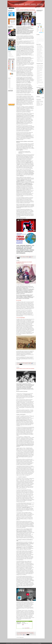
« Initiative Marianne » (21, 180)
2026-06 (9, 81)
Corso (37, 69)
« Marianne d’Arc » (28, 162)
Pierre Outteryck (21, 284)
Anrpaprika (9, 53)
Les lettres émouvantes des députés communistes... (40, 68)
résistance (38, 105)
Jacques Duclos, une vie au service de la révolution (25, 368)
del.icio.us (24, 363)
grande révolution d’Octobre (21, 420)
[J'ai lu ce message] (51, 643)
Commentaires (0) (30, 362)
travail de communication (29, 173)
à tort (21, 165)
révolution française (40, 101)
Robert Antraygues (39, 67)
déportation (39, 104)
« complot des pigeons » (25, 507)
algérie (42, 104)
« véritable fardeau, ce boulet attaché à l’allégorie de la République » (24, 184)
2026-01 (9, 84)
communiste (39, 103)
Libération (29, 632)
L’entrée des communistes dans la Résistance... (39, 70)
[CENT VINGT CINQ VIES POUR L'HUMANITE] (19, 623)
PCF (33, 632)
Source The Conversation (21, 217)
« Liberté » (18, 164)
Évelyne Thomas (20, 122)
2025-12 (9, 85)
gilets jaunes (24, 28)
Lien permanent (26, 362)
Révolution (24, 362)
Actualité (21, 362)
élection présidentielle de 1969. (22, 543)
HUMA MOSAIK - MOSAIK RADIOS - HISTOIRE (29, 4)
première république (19, 363)
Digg (30, 363)
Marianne (22, 175)
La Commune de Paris (11, 56)
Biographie (22, 632)
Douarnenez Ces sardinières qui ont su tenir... (40, 83)
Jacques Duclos (27, 394)
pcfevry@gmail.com (40, 85)
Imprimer (27, 363)
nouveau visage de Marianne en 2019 (25, 206)
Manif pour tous (21, 27)
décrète (22, 50)
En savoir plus (39, 643)
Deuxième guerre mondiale (25, 632)
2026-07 (9, 80)
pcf (41, 105)
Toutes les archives (10, 88)
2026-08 (9, 79)
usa (41, 103)
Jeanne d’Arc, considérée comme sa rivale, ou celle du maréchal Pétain (24, 88)
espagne (38, 102)
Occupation (32, 632)
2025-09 (9, 87)
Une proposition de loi (24, 29)
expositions (23, 179)
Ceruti (37, 74)
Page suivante (21, 637)
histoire (38, 101)
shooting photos (19, 190)
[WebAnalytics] (26, 0)
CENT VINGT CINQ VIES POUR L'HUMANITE (23, 621)
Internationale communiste (22, 531)
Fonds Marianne (19, 183)
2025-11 (9, 86)
